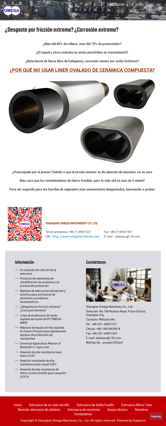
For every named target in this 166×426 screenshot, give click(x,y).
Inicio (18, 405)
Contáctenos (96, 263)
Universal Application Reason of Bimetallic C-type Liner (40, 345)
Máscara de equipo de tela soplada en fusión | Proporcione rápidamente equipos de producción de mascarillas (43, 333)
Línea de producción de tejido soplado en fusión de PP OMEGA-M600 (41, 319)
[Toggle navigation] (157, 8)
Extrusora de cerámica (84, 410)
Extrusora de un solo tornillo (49, 405)
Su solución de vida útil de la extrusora (38, 271)
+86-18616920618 (108, 328)
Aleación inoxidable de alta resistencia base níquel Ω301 (38, 362)
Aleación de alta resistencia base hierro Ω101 (41, 354)
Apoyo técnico (117, 410)
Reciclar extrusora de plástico (39, 410)
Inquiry (156, 416)
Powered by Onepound (131, 420)
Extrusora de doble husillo (95, 405)
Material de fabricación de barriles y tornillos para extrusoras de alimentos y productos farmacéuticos (43, 296)
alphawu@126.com (108, 338)
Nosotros (141, 410)
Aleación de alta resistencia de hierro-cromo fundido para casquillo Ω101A (43, 373)
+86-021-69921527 (104, 324)
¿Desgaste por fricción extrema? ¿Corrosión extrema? (40, 308)
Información (24, 263)
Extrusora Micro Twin (136, 405)
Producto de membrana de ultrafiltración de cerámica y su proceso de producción (39, 282)
